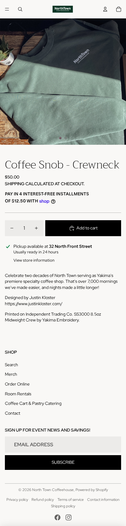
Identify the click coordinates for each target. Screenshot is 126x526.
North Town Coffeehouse (53, 489)
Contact (12, 413)
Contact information (103, 499)
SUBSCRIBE (63, 462)
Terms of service (70, 499)
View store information (33, 260)
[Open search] (20, 9)
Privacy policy (17, 499)
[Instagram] (68, 517)
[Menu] (7, 9)
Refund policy (42, 499)
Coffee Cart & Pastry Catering (33, 403)
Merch (11, 374)
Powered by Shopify (92, 489)
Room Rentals (18, 394)
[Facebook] (57, 517)
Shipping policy (63, 506)
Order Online (17, 384)
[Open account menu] (105, 9)
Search (11, 364)
